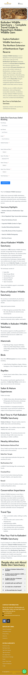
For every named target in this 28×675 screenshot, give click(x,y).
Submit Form (5, 182)
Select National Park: (6, 149)
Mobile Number (4, 142)
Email (2, 136)
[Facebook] (4, 621)
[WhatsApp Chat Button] (24, 671)
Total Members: (4, 175)
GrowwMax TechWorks (15, 671)
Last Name (3, 129)
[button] (20, 3)
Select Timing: (4, 162)
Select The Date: (4, 156)
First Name (3, 122)
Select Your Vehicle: (5, 169)
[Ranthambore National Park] (7, 3)
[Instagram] (8, 621)
